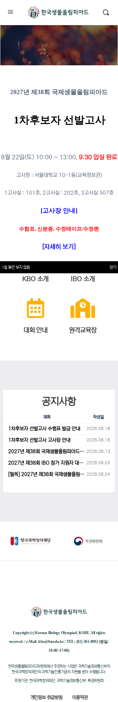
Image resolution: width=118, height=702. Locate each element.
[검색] (106, 12)
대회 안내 (36, 330)
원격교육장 (83, 330)
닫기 (113, 267)
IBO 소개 (83, 279)
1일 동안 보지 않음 (16, 267)
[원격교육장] (82, 308)
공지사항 (59, 401)
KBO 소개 (35, 279)
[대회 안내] (35, 308)
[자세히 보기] (59, 246)
